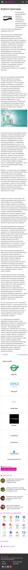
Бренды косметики (22, 6)
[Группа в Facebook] (5, 567)
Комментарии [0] (23, 354)
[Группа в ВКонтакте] (3, 567)
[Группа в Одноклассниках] (8, 567)
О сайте (3, 562)
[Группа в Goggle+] (10, 567)
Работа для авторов (17, 562)
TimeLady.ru (9, 2)
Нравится (6, 354)
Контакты (4, 564)
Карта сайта (16, 564)
